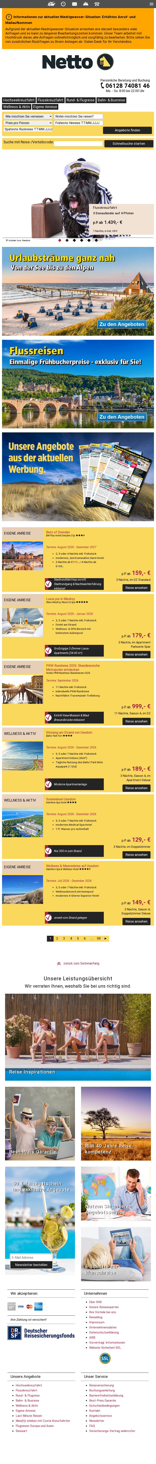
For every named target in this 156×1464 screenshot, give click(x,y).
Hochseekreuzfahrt (19, 100)
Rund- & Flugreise (80, 100)
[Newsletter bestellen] (74, 3)
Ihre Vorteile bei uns (102, 1312)
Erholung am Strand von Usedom (69, 732)
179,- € (141, 635)
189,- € (141, 768)
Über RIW (95, 1302)
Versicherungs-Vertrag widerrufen (112, 1431)
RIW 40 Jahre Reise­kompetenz (109, 1149)
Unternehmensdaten (103, 1327)
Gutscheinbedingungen (104, 1405)
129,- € (141, 839)
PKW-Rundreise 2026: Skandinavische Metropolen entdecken (73, 667)
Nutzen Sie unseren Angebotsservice (108, 1209)
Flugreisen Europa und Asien (35, 1426)
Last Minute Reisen (29, 1416)
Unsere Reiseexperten (104, 1307)
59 (99, 938)
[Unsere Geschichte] (116, 1123)
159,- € (141, 572)
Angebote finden (127, 130)
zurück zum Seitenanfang (78, 963)
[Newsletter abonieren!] (40, 1220)
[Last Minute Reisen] (63, 3)
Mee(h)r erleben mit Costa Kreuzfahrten (43, 1421)
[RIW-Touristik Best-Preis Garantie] (40, 1123)
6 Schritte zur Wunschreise (101, 1269)
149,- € (141, 902)
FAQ (92, 1426)
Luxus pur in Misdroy (60, 599)
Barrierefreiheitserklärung (106, 1395)
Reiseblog (95, 1317)
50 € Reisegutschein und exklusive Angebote (41, 1186)
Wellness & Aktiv (16, 107)
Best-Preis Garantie (32, 1152)
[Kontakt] (97, 3)
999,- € (141, 706)
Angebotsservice (100, 1416)
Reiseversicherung (101, 1385)
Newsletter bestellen (31, 1265)
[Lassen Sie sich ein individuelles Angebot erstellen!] (85, 3)
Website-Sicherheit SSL (105, 1347)
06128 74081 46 (128, 85)
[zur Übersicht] (78, 61)
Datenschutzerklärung (104, 1332)
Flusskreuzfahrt (50, 100)
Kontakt (94, 1411)
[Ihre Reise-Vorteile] (78, 385)
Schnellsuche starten (129, 143)
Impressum (96, 1322)
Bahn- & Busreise (111, 100)
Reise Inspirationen (32, 1072)
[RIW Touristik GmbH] (51, 3)
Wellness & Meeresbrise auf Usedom (72, 866)
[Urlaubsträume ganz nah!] (78, 292)
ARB (92, 1337)
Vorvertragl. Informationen (107, 1342)
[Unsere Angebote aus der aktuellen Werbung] (78, 477)
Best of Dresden (58, 532)
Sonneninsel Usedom (61, 799)
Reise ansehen (136, 588)
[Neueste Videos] (78, 1037)
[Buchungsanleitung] (116, 1254)
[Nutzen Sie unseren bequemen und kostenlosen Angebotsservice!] (116, 1193)
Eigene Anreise (45, 107)
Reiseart (21, 1431)
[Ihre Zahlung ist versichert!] (41, 1332)
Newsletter (96, 1421)
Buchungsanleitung (102, 1390)
